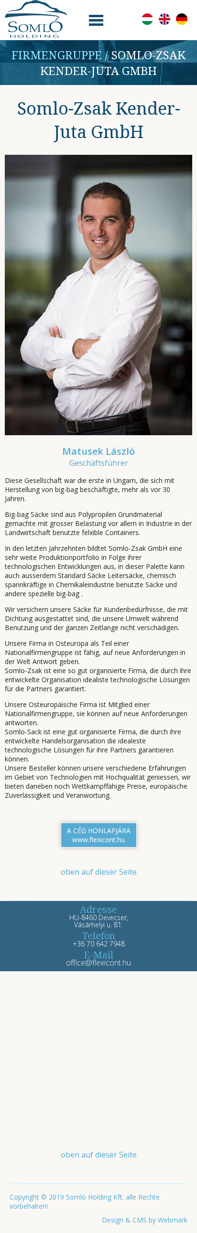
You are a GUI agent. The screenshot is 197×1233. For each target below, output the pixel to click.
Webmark (172, 1219)
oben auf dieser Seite (99, 872)
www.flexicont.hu (98, 839)
